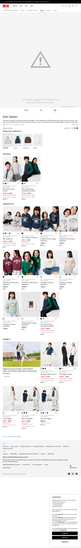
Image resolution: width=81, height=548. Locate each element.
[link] (42, 2)
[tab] (15, 6)
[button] (76, 10)
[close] (3, 2)
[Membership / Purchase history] (69, 6)
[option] (7, 141)
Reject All (65, 537)
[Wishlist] (66, 6)
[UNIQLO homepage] (6, 6)
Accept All (65, 533)
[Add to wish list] (18, 183)
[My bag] (73, 6)
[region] (65, 521)
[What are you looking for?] (62, 6)
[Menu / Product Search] (76, 6)
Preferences (64, 542)
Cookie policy (63, 530)
